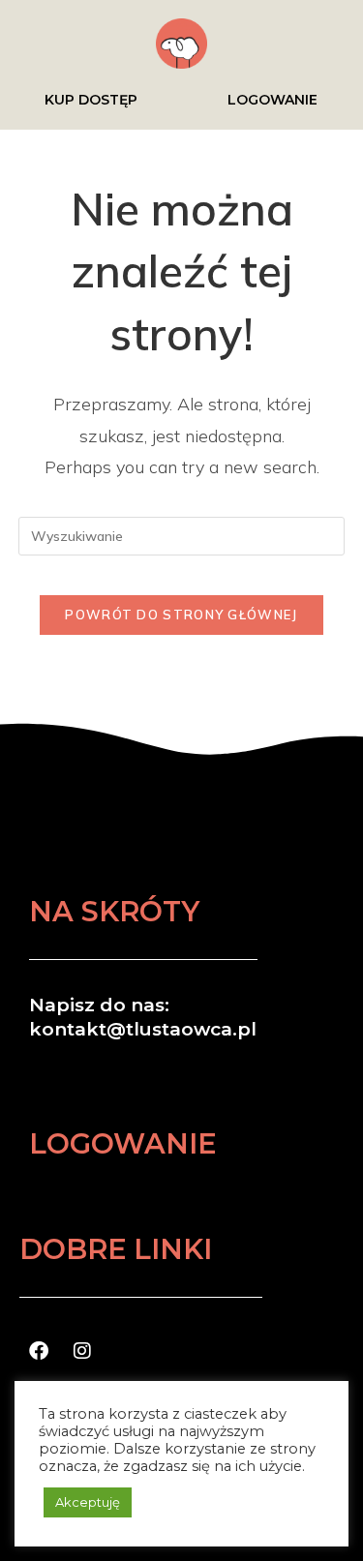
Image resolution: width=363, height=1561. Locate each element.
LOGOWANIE (272, 99)
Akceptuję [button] (87, 1502)
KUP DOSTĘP (91, 99)
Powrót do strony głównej (181, 614)
